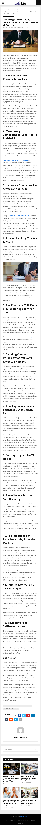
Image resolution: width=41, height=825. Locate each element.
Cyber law (17, 820)
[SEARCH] (36, 750)
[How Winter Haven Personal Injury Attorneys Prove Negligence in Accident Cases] (11, 769)
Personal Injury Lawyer (8, 16)
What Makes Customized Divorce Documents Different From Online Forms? (11, 802)
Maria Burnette (8, 27)
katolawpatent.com (25, 816)
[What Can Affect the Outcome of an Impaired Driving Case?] (29, 769)
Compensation (8, 706)
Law (11, 820)
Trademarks (20, 823)
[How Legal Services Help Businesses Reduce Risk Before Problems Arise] (29, 792)
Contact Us (6, 820)
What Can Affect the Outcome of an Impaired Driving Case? (29, 778)
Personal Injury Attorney (23, 706)
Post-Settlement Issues (11, 708)
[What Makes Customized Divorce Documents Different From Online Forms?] (11, 792)
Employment (24, 820)
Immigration (33, 820)
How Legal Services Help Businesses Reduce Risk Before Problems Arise (29, 802)
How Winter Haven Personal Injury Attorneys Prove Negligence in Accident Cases (11, 778)
